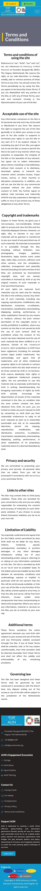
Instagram (27, 876)
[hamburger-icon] (37, 11)
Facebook (20, 871)
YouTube (15, 876)
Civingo (9, 871)
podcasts (22, 260)
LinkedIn (32, 871)
